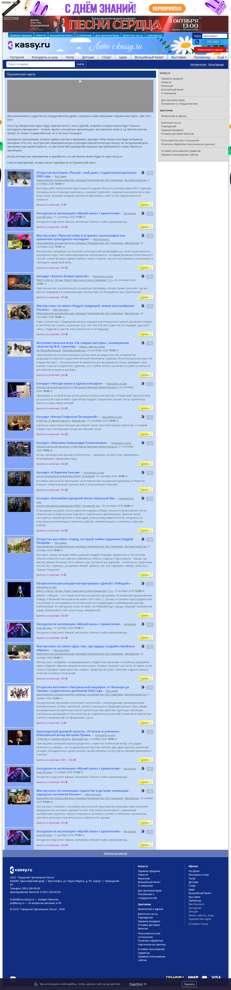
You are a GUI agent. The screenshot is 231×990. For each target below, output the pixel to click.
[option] (115, 24)
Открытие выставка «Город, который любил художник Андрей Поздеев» (84, 541)
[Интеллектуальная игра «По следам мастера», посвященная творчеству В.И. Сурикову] (19, 349)
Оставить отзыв (198, 923)
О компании (84, 35)
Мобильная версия (115, 853)
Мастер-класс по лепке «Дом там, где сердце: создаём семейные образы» (85, 648)
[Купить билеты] (21, 869)
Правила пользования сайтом (179, 154)
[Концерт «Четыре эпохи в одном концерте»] (19, 390)
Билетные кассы (133, 35)
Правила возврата (172, 130)
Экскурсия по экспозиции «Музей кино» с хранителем (78, 213)
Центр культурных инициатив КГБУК (58, 476)
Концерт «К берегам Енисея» (58, 472)
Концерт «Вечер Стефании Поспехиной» (67, 417)
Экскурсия (130, 213)
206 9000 (213, 42)
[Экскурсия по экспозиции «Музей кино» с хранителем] (19, 219)
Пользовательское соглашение (180, 140)
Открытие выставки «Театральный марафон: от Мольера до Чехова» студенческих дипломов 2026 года (82, 689)
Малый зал (79, 420)
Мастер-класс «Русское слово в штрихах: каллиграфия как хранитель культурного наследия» (80, 237)
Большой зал (80, 739)
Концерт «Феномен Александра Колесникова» (71, 443)
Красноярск (210, 36)
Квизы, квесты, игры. (92, 346)
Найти (80, 64)
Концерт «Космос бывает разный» (62, 276)
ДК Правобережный (48, 350)
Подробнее (136, 984)
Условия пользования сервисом (181, 151)
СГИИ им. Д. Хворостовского (53, 420)
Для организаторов (107, 35)
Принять (189, 984)
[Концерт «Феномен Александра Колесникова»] (19, 449)
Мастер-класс (101, 239)
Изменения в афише (210, 49)
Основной (88, 476)
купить (145, 204)
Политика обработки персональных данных (188, 144)
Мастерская (132, 243)
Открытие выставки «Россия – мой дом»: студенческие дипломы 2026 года (86, 174)
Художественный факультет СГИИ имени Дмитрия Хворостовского (76, 387)
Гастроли (17, 57)
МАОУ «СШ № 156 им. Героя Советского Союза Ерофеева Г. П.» (74, 280)
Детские (88, 57)
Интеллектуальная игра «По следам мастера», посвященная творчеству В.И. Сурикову (82, 344)
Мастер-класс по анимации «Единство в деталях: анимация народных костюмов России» (82, 792)
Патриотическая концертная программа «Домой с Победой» (83, 583)
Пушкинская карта (200, 919)
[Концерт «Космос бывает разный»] (19, 282)
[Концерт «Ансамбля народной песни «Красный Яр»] (19, 504)
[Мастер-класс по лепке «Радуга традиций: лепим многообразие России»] (19, 312)
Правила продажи (21, 35)
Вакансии (167, 85)
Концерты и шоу (45, 57)
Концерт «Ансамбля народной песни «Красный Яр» (75, 498)
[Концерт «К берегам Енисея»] (19, 479)
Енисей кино (44, 217)
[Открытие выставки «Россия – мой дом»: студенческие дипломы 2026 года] (19, 179)
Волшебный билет (61, 35)
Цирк (123, 57)
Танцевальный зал (73, 350)
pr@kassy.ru (17, 903)
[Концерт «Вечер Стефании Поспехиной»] (19, 423)
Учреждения (154, 35)
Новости (41, 35)
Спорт (106, 57)
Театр (70, 57)
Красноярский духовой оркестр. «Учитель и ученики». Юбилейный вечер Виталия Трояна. (78, 733)
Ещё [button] (221, 57)
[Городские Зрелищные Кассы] (27, 46)
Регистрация (216, 64)
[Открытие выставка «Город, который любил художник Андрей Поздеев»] (19, 545)
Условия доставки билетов (177, 133)
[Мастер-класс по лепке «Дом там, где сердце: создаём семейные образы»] (19, 652)
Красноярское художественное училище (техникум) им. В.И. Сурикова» (79, 180)
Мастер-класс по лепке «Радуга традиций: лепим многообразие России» (85, 307)
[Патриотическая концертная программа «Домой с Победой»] (19, 589)
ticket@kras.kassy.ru (22, 899)
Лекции (193, 911)
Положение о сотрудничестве (179, 103)
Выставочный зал (136, 180)
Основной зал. (91, 505)
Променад (202, 57)
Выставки (178, 57)
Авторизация (198, 64)
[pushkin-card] (142, 173)
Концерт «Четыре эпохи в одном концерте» (69, 383)
